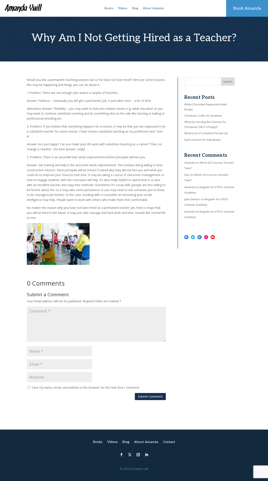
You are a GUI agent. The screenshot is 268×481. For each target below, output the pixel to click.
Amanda (189, 163)
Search (227, 82)
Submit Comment (150, 396)
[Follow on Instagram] (138, 454)
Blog (135, 8)
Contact (169, 442)
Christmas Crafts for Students (203, 115)
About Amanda (153, 8)
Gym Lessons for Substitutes (202, 140)
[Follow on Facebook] (121, 454)
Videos (122, 8)
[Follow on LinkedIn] (146, 454)
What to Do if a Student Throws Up (206, 133)
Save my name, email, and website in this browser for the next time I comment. (86, 387)
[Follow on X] (129, 454)
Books (108, 8)
